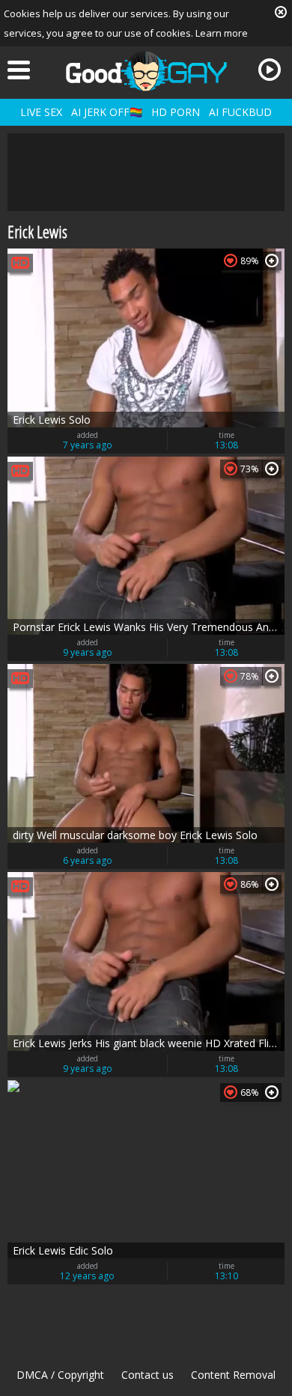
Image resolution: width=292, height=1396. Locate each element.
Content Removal (233, 1375)
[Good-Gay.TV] (146, 71)
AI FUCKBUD (240, 112)
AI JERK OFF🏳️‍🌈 (106, 112)
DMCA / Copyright (60, 1375)
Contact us (147, 1375)
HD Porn (175, 112)
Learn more (221, 33)
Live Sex (41, 112)
